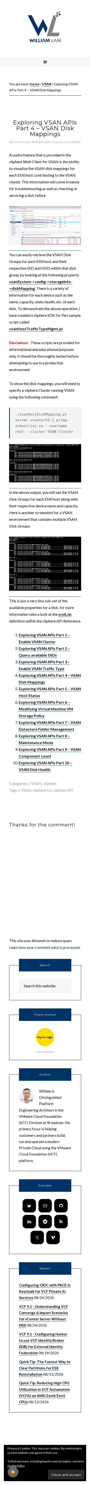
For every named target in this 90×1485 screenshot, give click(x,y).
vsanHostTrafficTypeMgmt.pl (36, 328)
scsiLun (65, 614)
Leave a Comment (67, 142)
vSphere (49, 783)
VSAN (36, 783)
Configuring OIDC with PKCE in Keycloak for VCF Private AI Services (45, 1291)
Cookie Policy (16, 1465)
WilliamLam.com (45, 28)
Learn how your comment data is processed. (44, 947)
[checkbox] (13, 1472)
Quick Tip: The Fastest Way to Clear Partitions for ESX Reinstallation (44, 1368)
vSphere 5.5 (42, 790)
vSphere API (63, 790)
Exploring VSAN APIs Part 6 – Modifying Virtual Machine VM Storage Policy (46, 709)
